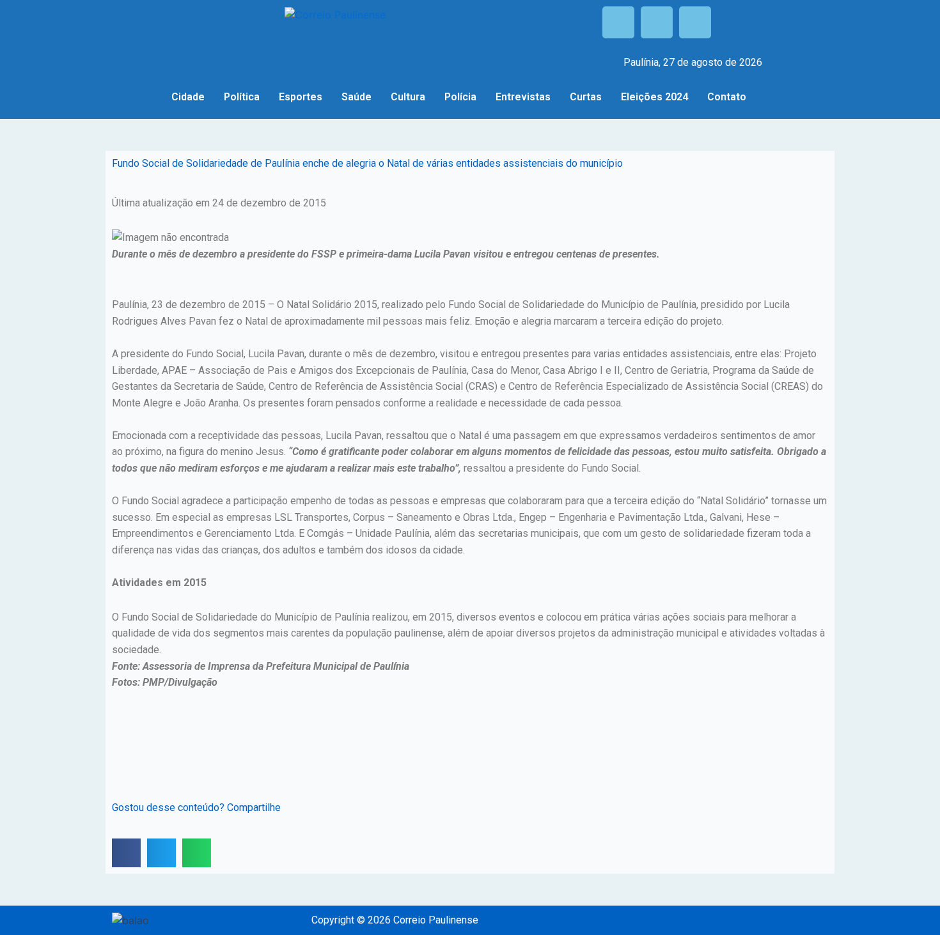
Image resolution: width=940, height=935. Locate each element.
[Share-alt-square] (695, 22)
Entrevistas (523, 97)
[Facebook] (618, 22)
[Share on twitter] (161, 852)
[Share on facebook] (126, 852)
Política (242, 97)
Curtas (586, 97)
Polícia (460, 97)
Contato (726, 97)
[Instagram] (657, 22)
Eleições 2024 (654, 97)
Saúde (356, 97)
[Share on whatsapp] (196, 852)
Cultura (408, 97)
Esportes (300, 97)
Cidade (188, 97)
